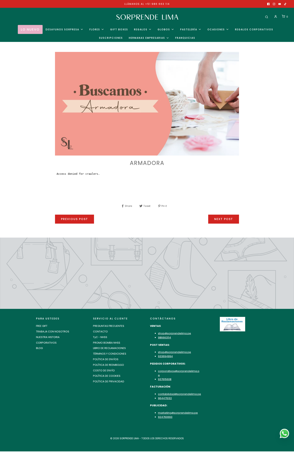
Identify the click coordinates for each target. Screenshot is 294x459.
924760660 (165, 417)
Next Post (223, 219)
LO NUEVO (30, 29)
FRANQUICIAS (185, 38)
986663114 (164, 337)
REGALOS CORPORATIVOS (254, 29)
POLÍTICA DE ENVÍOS (105, 359)
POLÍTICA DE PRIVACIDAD (108, 381)
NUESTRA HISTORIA (48, 337)
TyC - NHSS (100, 337)
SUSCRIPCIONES (111, 38)
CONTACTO (100, 331)
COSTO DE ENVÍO (104, 370)
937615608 (164, 379)
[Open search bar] (266, 17)
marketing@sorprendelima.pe (178, 413)
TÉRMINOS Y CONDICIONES (109, 354)
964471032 (165, 398)
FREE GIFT (41, 326)
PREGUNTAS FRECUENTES (108, 326)
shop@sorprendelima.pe (174, 333)
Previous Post (74, 219)
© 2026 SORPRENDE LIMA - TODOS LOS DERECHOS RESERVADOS (147, 438)
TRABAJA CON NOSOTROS (52, 331)
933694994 (165, 356)
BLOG (39, 348)
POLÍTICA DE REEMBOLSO (108, 365)
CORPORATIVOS (46, 343)
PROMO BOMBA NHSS (106, 343)
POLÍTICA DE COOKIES (106, 376)
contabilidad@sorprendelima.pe (179, 394)
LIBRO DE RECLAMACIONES (109, 348)
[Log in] (275, 16)
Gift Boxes (119, 29)
